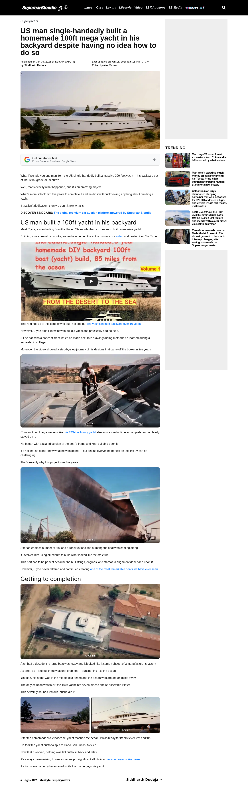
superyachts (61, 780)
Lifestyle (125, 7)
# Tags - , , (45, 780)
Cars (99, 7)
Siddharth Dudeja (142, 779)
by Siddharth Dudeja (33, 65)
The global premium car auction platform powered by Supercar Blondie (102, 212)
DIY (34, 780)
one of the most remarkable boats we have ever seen (124, 569)
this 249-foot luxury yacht (80, 432)
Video (138, 7)
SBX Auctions (155, 7)
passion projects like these (123, 759)
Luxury (111, 7)
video (119, 236)
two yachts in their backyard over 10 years (114, 323)
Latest (88, 7)
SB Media (175, 7)
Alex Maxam (110, 65)
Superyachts (29, 21)
